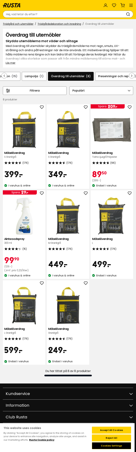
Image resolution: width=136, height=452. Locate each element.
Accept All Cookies (111, 430)
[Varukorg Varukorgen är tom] (122, 5)
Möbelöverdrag (14, 155)
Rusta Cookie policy (41, 440)
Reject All (111, 438)
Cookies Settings (111, 445)
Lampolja (34, 76)
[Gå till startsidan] (12, 5)
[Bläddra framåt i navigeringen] (132, 75)
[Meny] (131, 5)
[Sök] (128, 14)
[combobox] (64, 14)
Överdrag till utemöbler (71, 76)
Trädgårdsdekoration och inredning (59, 24)
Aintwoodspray (14, 241)
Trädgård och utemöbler (18, 24)
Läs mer (10, 63)
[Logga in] (105, 5)
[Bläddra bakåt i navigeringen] (4, 75)
